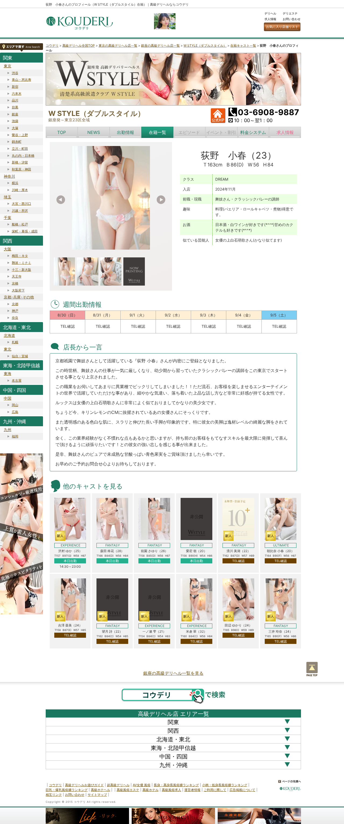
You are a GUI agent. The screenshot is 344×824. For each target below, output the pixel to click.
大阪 (7, 249)
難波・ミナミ (21, 263)
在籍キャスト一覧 (243, 45)
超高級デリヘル (118, 785)
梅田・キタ (20, 256)
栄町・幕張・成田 (25, 231)
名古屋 (17, 380)
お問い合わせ (291, 19)
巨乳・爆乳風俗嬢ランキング (67, 790)
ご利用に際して (215, 790)
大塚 (15, 128)
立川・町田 (20, 149)
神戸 (15, 311)
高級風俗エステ (128, 790)
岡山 (15, 405)
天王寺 (17, 276)
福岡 (15, 436)
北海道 (9, 335)
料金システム (253, 132)
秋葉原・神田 (21, 169)
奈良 (15, 318)
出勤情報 (125, 132)
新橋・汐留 (20, 162)
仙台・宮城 (20, 356)
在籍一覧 (157, 132)
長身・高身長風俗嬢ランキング (176, 785)
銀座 (15, 114)
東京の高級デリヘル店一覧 (118, 45)
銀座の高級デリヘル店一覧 (160, 45)
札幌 (15, 342)
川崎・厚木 (20, 190)
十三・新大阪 (21, 270)
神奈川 (9, 176)
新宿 (15, 87)
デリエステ (290, 13)
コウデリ (52, 45)
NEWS (93, 132)
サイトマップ (97, 795)
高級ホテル (150, 790)
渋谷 (15, 73)
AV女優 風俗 (141, 785)
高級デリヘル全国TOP (78, 45)
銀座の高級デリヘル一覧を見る (173, 673)
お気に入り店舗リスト (282, 27)
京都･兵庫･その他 (19, 297)
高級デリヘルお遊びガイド (84, 785)
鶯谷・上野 (20, 135)
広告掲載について (242, 790)
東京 (7, 66)
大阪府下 (18, 290)
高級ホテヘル (100, 790)
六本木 (17, 94)
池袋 (15, 121)
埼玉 (7, 197)
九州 (7, 429)
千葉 (7, 217)
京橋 (15, 283)
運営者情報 (192, 790)
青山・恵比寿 (21, 80)
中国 (7, 398)
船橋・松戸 (20, 224)
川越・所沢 (20, 211)
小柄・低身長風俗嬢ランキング (224, 785)
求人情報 (270, 19)
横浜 (15, 183)
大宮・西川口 (21, 204)
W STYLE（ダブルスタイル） (205, 45)
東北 (7, 349)
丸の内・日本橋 (23, 156)
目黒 (15, 107)
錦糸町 (17, 142)
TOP (61, 132)
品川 (15, 100)
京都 (15, 304)
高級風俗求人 (171, 790)
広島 (15, 412)
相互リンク (54, 795)
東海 (7, 373)
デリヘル (270, 13)
